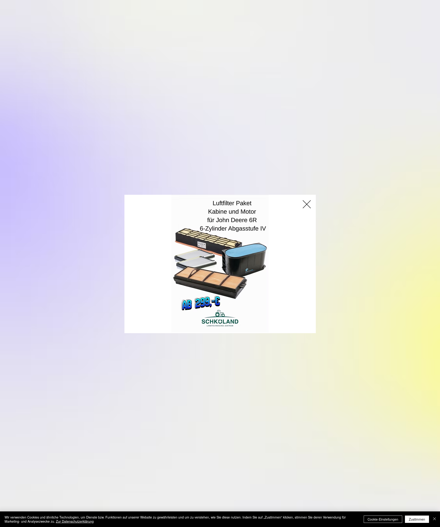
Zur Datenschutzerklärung (75, 521)
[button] (307, 204)
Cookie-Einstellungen (383, 519)
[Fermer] (434, 519)
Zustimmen (417, 519)
